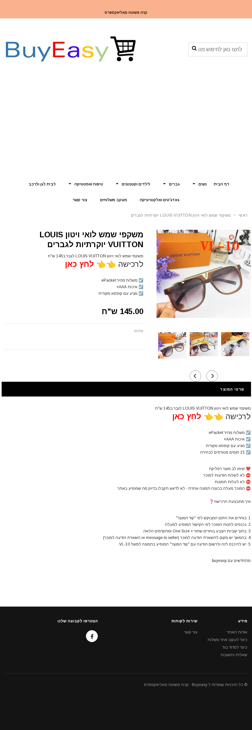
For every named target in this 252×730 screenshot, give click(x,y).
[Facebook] (92, 636)
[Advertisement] (126, 126)
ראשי (243, 215)
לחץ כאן (79, 264)
